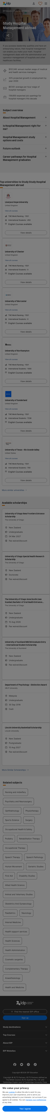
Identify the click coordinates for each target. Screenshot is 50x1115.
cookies (12, 1092)
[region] (25, 1099)
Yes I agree (25, 1108)
